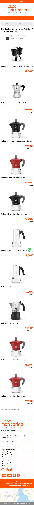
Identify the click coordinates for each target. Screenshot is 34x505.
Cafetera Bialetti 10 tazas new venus (14, 250)
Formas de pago (7, 462)
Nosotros (25, 485)
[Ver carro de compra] (32, 18)
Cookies (29, 483)
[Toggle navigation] (3, 18)
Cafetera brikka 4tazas (9, 323)
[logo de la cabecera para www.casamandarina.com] (17, 9)
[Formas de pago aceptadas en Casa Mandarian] (11, 475)
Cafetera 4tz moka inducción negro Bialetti (16, 141)
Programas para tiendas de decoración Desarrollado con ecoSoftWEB (17, 503)
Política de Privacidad (19, 483)
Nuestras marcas (12, 24)
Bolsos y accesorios (7, 457)
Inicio (3, 24)
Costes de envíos (7, 466)
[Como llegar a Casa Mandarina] (17, 495)
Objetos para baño (7, 453)
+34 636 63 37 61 (10, 437)
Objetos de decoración (8, 449)
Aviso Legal (8, 483)
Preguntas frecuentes (15, 485)
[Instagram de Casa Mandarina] (7, 469)
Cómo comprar (6, 460)
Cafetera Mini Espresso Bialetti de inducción (17, 66)
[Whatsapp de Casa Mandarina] (11, 469)
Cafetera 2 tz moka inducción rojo (13, 178)
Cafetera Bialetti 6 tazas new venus (13, 287)
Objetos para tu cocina (8, 451)
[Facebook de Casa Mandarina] (3, 469)
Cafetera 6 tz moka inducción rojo (13, 360)
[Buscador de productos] (29, 18)
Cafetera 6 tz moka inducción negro (14, 214)
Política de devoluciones (9, 464)
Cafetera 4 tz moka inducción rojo (13, 396)
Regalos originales (7, 455)
